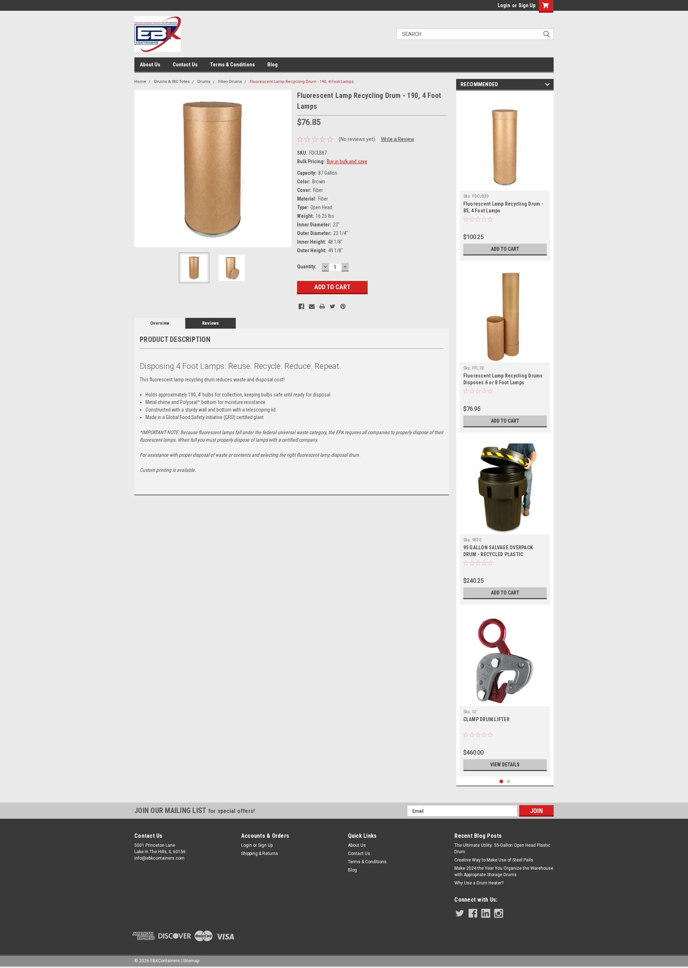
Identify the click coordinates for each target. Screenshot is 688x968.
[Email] (312, 306)
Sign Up (527, 5)
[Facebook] (301, 306)
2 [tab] (509, 782)
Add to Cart (505, 249)
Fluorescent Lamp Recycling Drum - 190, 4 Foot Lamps (302, 81)
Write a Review (397, 139)
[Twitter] (332, 306)
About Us (150, 64)
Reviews (210, 323)
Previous (141, 168)
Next (284, 168)
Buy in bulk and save (347, 161)
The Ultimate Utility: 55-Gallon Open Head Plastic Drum (502, 848)
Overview (159, 323)
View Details (505, 764)
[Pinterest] (343, 306)
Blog (272, 64)
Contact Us (185, 64)
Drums (203, 81)
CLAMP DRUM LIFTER (486, 719)
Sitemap (191, 960)
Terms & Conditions (232, 64)
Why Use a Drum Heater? (478, 882)
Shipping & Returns (259, 853)
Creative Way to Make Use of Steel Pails (493, 860)
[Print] (322, 306)
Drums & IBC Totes (172, 81)
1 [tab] (501, 782)
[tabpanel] (505, 177)
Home (140, 81)
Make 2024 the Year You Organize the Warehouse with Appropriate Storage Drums (503, 871)
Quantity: (306, 266)
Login (504, 5)
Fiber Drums (230, 81)
